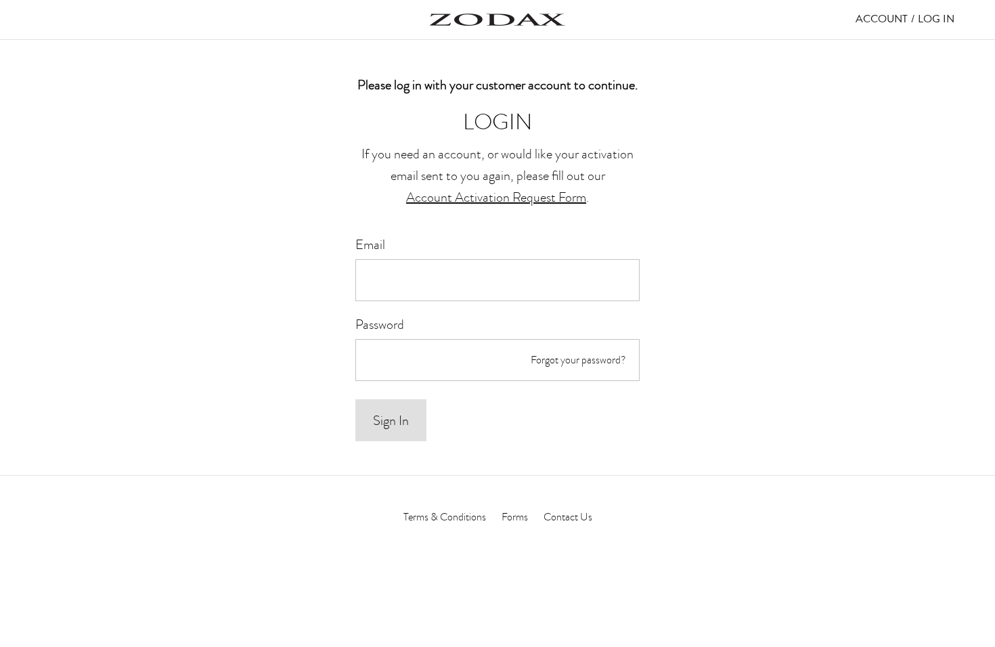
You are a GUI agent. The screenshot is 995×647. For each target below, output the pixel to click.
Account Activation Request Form (496, 196)
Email (370, 244)
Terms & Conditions (444, 517)
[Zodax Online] (497, 20)
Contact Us (568, 517)
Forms (515, 517)
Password (379, 324)
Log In (936, 19)
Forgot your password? (578, 360)
